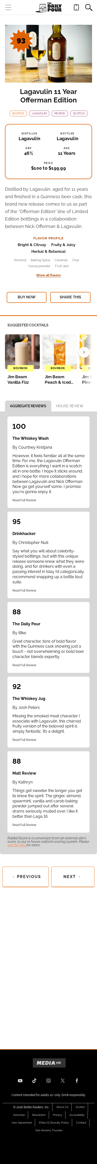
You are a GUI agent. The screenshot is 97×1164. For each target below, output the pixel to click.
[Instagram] (48, 1080)
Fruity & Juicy (63, 245)
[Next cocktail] (84, 352)
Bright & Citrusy (32, 245)
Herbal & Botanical (48, 251)
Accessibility (77, 1115)
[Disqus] (48, 964)
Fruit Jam (62, 266)
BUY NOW (27, 297)
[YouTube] (20, 1080)
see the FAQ (16, 845)
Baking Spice (40, 260)
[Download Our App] (76, 7)
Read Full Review (24, 500)
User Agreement (21, 1122)
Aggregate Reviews (28, 406)
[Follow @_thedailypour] (62, 1080)
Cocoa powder (39, 266)
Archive (80, 1107)
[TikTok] (34, 1080)
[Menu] (8, 7)
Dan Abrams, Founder (49, 1130)
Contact (81, 1122)
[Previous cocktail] (12, 352)
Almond (20, 260)
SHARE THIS (70, 297)
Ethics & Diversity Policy (54, 1122)
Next (69, 876)
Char (75, 260)
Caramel (61, 260)
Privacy (57, 1115)
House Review (69, 406)
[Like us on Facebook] (76, 1080)
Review (59, 113)
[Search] (89, 7)
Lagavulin (39, 113)
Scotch (18, 113)
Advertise (19, 1115)
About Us (62, 1107)
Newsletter (39, 1115)
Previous (29, 876)
